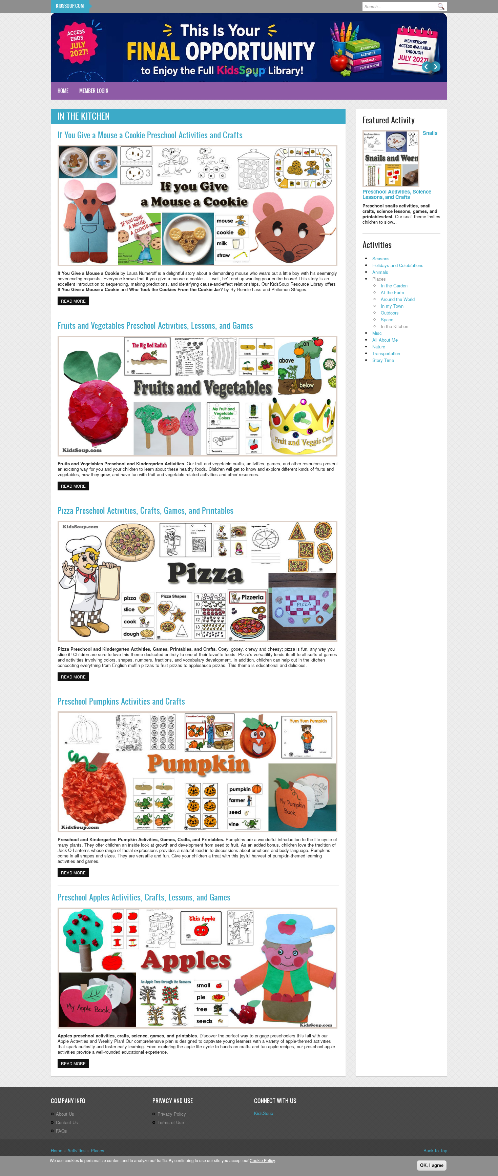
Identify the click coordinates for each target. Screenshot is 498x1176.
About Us (65, 1114)
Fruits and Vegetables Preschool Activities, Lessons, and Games (155, 325)
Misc (377, 333)
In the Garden (394, 285)
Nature (378, 346)
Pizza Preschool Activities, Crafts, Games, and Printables (145, 510)
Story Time (383, 360)
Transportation (386, 353)
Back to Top (435, 1150)
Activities (76, 1150)
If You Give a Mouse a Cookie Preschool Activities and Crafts (150, 134)
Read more (75, 301)
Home (63, 90)
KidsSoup (263, 1113)
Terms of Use (171, 1122)
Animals (380, 272)
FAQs (61, 1131)
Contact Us (67, 1122)
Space (387, 319)
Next (435, 66)
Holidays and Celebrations (397, 265)
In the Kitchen (394, 326)
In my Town (392, 306)
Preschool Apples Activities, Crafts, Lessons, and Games (144, 897)
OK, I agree (431, 1165)
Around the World (398, 299)
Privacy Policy (172, 1114)
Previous (426, 66)
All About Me (385, 340)
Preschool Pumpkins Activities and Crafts (121, 701)
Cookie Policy (262, 1160)
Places (379, 279)
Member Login (93, 90)
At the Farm (392, 292)
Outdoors (390, 312)
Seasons (381, 258)
